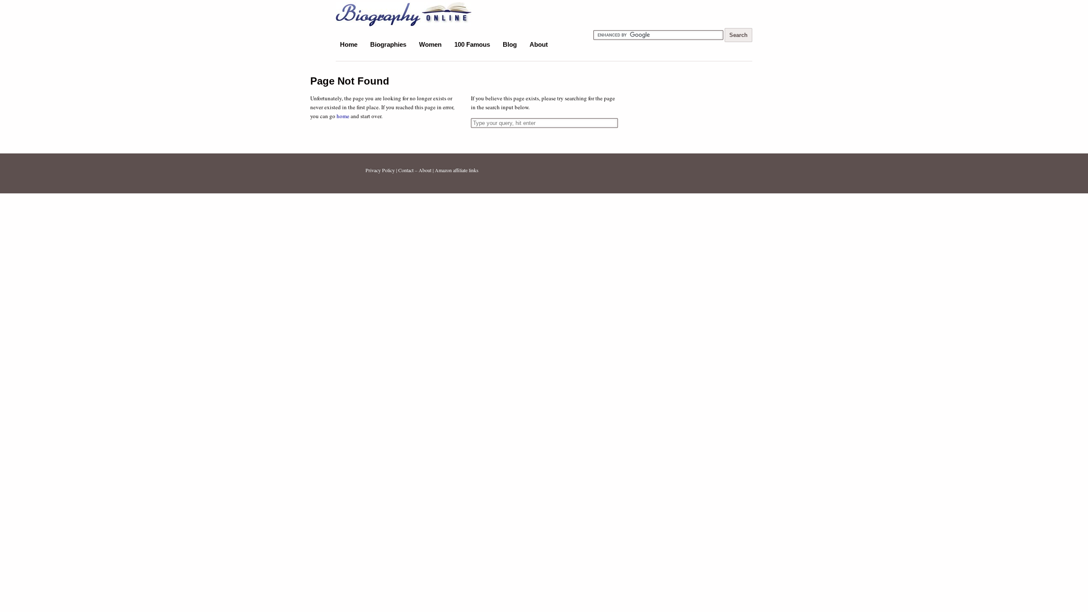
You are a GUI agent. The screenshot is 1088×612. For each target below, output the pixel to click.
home (343, 116)
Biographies (388, 44)
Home (348, 44)
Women (430, 44)
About (539, 44)
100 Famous (472, 44)
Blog (510, 44)
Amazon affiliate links (457, 170)
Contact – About (414, 170)
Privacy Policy (380, 170)
